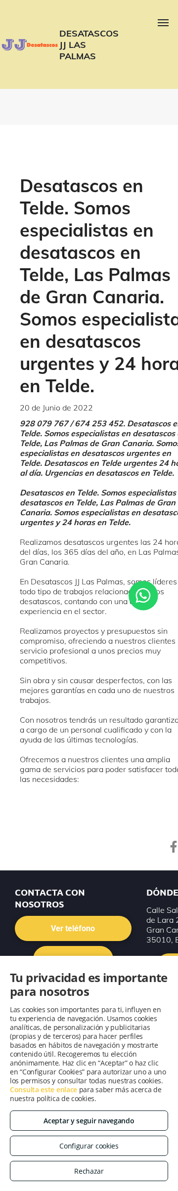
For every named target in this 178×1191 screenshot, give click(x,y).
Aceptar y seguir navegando (89, 1120)
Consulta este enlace (43, 1089)
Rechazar (89, 1171)
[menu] (163, 23)
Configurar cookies (89, 1145)
